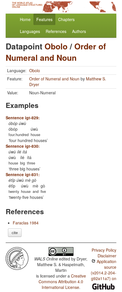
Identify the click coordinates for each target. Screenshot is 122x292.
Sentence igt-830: (23, 146)
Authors (79, 31)
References (56, 31)
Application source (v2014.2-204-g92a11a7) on (103, 269)
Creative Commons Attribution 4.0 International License (62, 281)
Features (44, 19)
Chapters (66, 19)
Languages (30, 31)
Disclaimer (107, 255)
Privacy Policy (104, 250)
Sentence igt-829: (23, 117)
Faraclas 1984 (26, 223)
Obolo (56, 46)
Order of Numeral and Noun (56, 51)
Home (25, 19)
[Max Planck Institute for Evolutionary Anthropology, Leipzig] (17, 258)
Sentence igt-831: (23, 174)
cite (15, 232)
